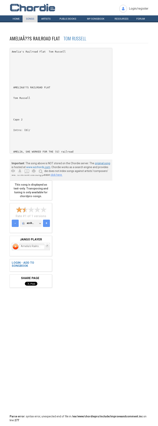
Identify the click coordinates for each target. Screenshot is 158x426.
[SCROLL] (26, 171)
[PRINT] (33, 171)
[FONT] (19, 171)
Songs (30, 18)
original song (102, 163)
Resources (122, 18)
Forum (140, 18)
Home (16, 18)
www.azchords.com (38, 167)
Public (68, 18)
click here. (56, 174)
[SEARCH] (40, 171)
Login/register (138, 8)
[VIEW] (12, 171)
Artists (46, 18)
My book (95, 18)
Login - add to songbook (23, 264)
